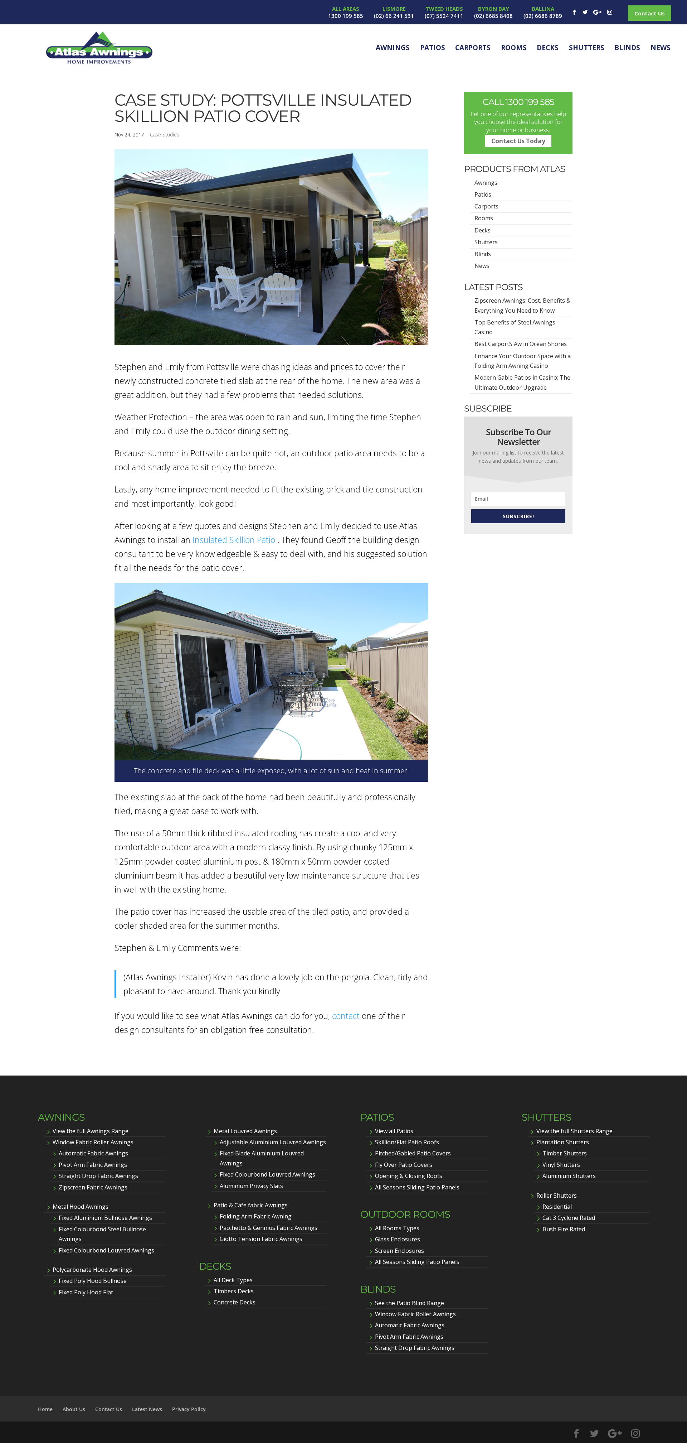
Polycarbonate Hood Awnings (92, 1270)
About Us (74, 1409)
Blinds (627, 47)
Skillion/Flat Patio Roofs (407, 1142)
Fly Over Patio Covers (403, 1165)
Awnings (393, 47)
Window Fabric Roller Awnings (93, 1142)
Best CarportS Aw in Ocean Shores (520, 344)
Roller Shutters (556, 1195)
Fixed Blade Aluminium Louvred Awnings (262, 1158)
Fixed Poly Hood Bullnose (93, 1281)
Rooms (514, 47)
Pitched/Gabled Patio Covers (413, 1153)
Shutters (586, 47)
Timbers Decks (234, 1291)
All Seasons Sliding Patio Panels (417, 1187)
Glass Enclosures (397, 1239)
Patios (432, 47)
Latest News (147, 1409)
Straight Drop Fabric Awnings (98, 1176)
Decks (548, 47)
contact (346, 1015)
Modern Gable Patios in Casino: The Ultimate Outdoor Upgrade (522, 382)
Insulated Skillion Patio (234, 539)
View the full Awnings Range (90, 1131)
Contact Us (649, 13)
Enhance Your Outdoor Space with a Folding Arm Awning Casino (522, 361)
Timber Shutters (564, 1153)
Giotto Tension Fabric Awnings (261, 1239)
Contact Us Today (518, 141)
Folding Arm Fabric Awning (256, 1216)
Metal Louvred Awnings (245, 1131)
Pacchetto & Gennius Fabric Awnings (268, 1228)
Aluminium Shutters (569, 1176)
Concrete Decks (234, 1302)
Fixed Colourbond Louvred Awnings (106, 1250)
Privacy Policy (189, 1409)
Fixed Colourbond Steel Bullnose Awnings (102, 1234)
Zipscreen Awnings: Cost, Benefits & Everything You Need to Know (522, 305)
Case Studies (164, 134)
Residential (557, 1207)
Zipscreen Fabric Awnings (93, 1187)
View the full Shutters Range (574, 1131)
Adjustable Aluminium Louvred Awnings (273, 1142)
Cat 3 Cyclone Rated (568, 1218)
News (661, 47)
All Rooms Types (397, 1228)
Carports (473, 47)
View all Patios (394, 1131)
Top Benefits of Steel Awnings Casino (514, 327)
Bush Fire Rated (563, 1229)
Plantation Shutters (562, 1142)
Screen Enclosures (399, 1251)
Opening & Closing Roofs (408, 1176)
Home (45, 1409)
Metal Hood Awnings (80, 1207)
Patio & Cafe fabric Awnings (251, 1205)
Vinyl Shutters (561, 1165)
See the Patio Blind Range (409, 1303)
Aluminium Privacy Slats (251, 1186)
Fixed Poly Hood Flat (86, 1292)
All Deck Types (233, 1280)
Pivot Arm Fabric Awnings (93, 1165)
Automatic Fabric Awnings (93, 1153)
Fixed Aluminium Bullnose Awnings (105, 1218)
